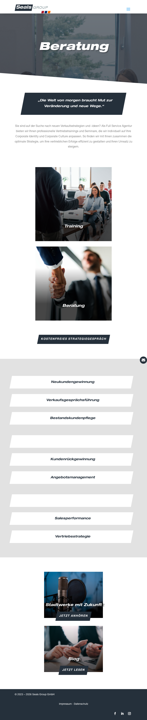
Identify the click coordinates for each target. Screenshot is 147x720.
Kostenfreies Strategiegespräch (73, 339)
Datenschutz (81, 704)
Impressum (65, 704)
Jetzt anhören (73, 616)
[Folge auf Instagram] (129, 713)
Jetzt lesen (73, 670)
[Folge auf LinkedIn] (122, 713)
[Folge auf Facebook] (115, 713)
